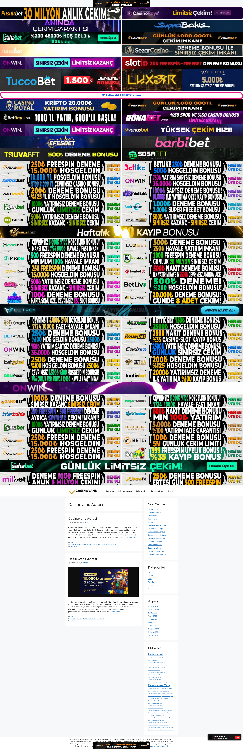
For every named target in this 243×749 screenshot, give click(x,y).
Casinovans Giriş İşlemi (153, 691)
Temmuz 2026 (153, 606)
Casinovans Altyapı (155, 529)
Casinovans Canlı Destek (157, 535)
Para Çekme (152, 582)
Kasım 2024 (152, 619)
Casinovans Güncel (165, 691)
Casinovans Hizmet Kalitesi (154, 696)
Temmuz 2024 (153, 632)
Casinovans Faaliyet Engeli (154, 679)
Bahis (150, 572)
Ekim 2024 (152, 622)
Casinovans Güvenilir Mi (157, 554)
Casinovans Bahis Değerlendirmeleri (157, 662)
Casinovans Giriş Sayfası (157, 525)
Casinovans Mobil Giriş (157, 538)
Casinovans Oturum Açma (154, 713)
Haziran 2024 (153, 635)
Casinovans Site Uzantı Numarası (156, 720)
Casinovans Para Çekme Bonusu (156, 715)
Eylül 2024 (152, 626)
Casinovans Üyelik (155, 545)
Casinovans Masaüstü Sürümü (155, 705)
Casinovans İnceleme (125, 491)
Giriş (72, 542)
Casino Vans (167, 654)
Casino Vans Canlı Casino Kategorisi (157, 667)
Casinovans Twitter (163, 725)
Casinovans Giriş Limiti (109, 544)
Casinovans (110, 491)
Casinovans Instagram (156, 532)
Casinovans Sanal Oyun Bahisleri (93, 619)
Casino (150, 576)
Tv (149, 588)
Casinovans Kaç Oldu (156, 551)
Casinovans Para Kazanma (167, 713)
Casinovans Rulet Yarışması (167, 717)
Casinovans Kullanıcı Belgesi (155, 700)
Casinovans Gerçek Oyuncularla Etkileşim (158, 682)
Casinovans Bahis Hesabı (154, 665)
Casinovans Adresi (82, 518)
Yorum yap (74, 546)
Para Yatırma (153, 585)
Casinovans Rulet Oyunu (154, 717)
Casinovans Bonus (155, 541)
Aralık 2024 (152, 616)
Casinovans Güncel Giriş (154, 693)
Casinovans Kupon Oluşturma (155, 703)
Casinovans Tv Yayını (153, 725)
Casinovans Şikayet (157, 491)
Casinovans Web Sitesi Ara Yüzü (156, 727)
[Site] (60, 167)
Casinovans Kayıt (154, 548)
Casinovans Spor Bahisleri (154, 722)
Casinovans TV (165, 722)
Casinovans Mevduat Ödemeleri (155, 708)
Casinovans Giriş (141, 491)
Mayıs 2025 (152, 613)
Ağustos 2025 (153, 609)
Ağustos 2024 (153, 629)
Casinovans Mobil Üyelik (166, 710)
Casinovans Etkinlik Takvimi (92, 544)
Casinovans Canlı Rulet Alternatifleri (156, 672)
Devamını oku (130, 537)
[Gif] (121, 232)
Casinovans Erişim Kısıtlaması (155, 674)
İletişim (170, 491)
